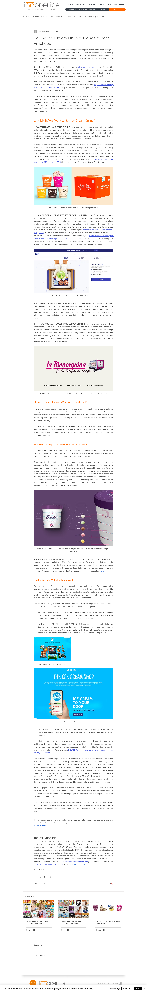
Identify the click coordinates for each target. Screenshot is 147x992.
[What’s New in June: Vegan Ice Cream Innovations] (38, 909)
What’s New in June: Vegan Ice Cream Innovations (37, 922)
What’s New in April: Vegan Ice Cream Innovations (72, 922)
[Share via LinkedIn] (45, 877)
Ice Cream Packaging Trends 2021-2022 (107, 922)
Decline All (126, 988)
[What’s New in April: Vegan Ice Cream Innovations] (73, 909)
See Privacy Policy (86, 988)
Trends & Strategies (91, 17)
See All (121, 896)
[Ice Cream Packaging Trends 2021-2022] (108, 909)
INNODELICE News (74, 17)
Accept (137, 988)
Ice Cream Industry (57, 17)
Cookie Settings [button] (114, 988)
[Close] (144, 988)
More (104, 17)
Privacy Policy (102, 983)
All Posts (26, 17)
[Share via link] (51, 877)
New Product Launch (40, 17)
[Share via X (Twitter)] (40, 877)
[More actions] (112, 31)
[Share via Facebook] (35, 877)
